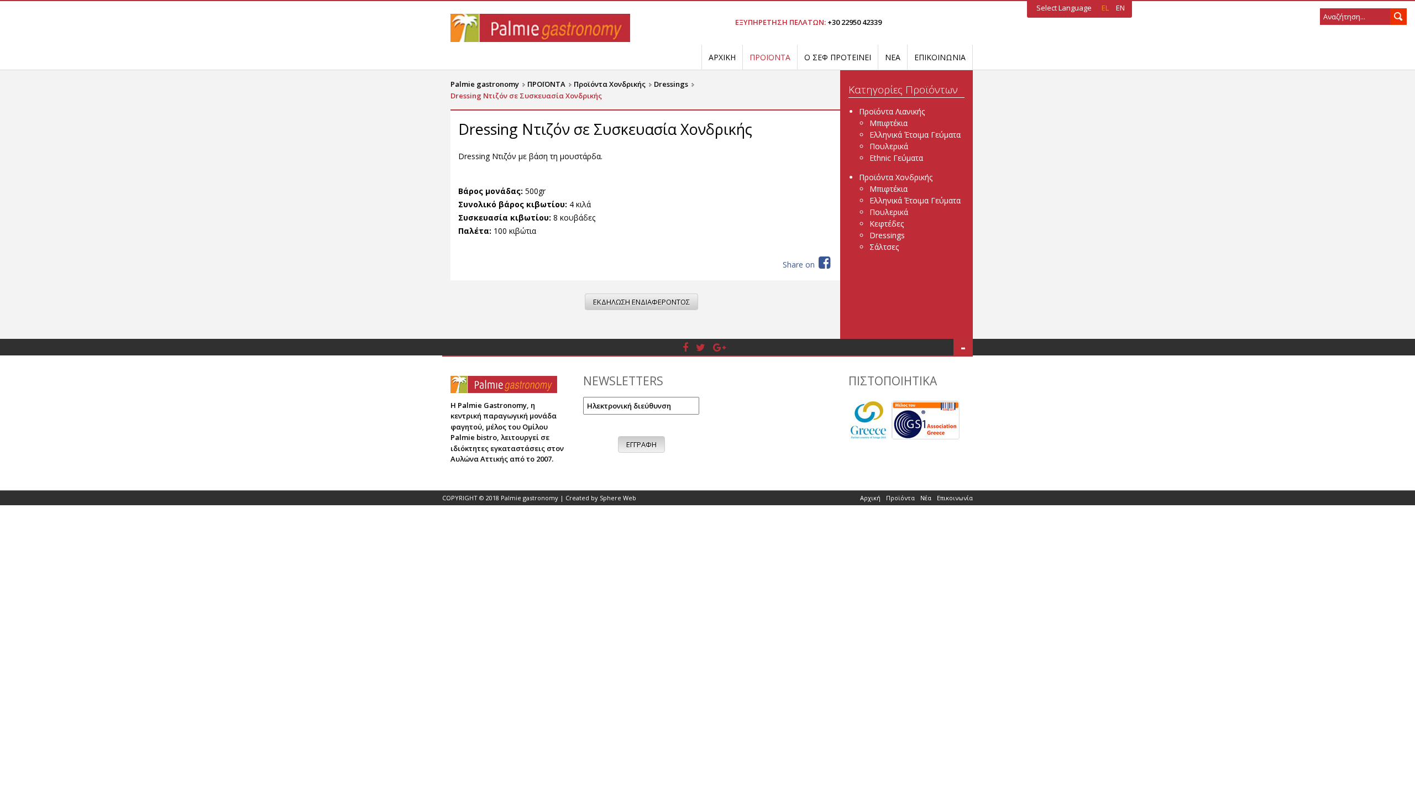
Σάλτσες (884, 247)
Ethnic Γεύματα (896, 158)
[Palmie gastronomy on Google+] (719, 347)
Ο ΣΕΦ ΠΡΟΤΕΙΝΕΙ (837, 57)
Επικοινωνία (955, 498)
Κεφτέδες (886, 223)
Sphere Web (618, 498)
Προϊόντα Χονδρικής (895, 177)
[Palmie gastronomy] (540, 27)
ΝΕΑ (892, 57)
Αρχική (870, 498)
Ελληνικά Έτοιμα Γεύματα (915, 134)
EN (1120, 8)
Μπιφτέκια (888, 123)
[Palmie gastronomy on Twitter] (700, 347)
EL (1106, 8)
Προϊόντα (900, 498)
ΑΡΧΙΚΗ (722, 57)
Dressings (887, 235)
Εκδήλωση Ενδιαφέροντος (641, 302)
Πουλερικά (888, 146)
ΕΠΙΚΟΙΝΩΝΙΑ (940, 57)
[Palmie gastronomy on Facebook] (685, 347)
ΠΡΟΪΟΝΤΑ (770, 57)
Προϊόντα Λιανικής (892, 111)
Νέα (925, 498)
